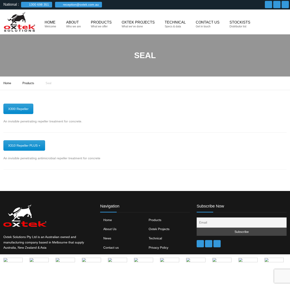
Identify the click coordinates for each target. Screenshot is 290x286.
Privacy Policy (158, 247)
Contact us (208, 22)
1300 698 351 (38, 4)
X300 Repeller (18, 109)
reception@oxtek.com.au (80, 4)
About (72, 22)
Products (101, 22)
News (107, 238)
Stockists (240, 22)
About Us (109, 229)
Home (50, 22)
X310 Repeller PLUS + (24, 145)
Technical (175, 22)
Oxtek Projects (138, 22)
